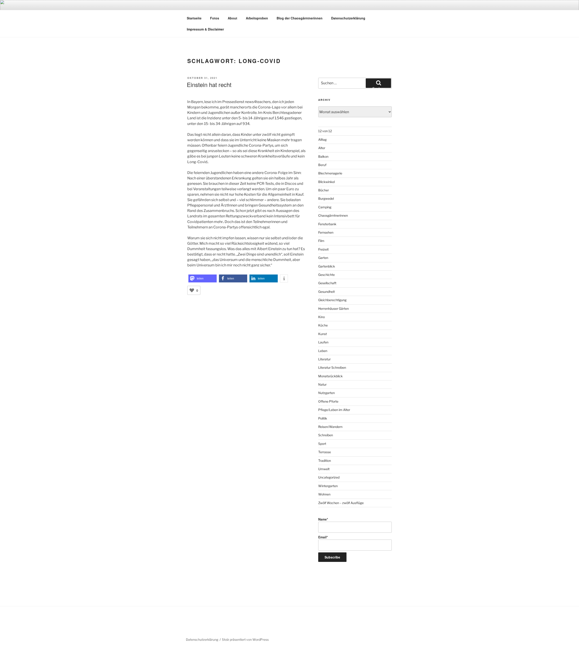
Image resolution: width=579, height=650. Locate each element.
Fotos (214, 18)
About (232, 18)
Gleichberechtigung (332, 300)
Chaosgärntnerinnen (333, 215)
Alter (321, 148)
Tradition (324, 460)
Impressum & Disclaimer (205, 29)
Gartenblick (326, 266)
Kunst (322, 334)
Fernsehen (325, 232)
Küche (323, 325)
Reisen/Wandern (330, 427)
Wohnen (324, 494)
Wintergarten (328, 486)
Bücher (323, 190)
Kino (321, 317)
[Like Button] (191, 290)
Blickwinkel (326, 182)
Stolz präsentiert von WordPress (245, 639)
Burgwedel (326, 198)
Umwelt (324, 469)
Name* (323, 519)
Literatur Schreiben (332, 367)
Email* (323, 537)
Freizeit (323, 249)
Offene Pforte (328, 401)
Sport (322, 444)
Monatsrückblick (330, 376)
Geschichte (326, 275)
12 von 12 (325, 131)
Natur (322, 384)
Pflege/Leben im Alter (334, 410)
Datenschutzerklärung (348, 18)
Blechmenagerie (330, 173)
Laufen (323, 342)
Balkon (323, 156)
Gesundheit (326, 291)
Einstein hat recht (209, 84)
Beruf (322, 165)
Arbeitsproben (257, 18)
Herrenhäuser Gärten (333, 308)
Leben (322, 351)
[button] (202, 278)
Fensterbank (327, 224)
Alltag (322, 139)
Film (321, 241)
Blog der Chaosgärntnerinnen (300, 18)
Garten (323, 258)
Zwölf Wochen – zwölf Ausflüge (341, 503)
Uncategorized (328, 477)
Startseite (194, 18)
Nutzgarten (326, 393)
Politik (322, 418)
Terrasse (324, 452)
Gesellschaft (327, 283)
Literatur (324, 359)
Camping (324, 207)
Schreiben (325, 435)
